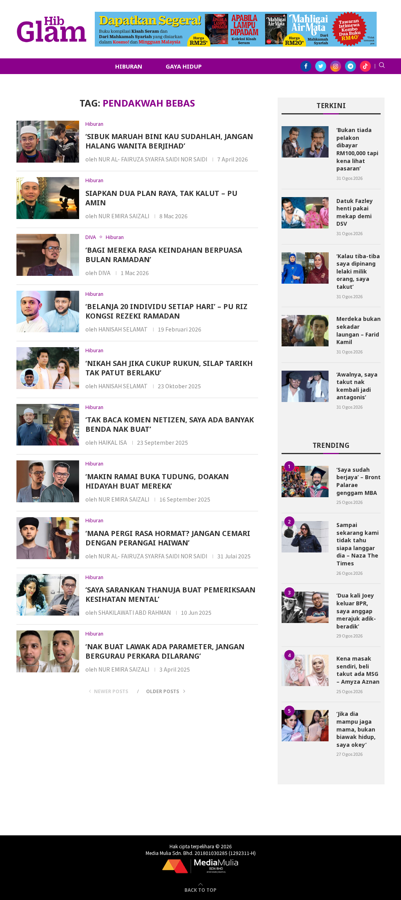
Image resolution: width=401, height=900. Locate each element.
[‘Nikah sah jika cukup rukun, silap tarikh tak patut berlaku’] (47, 368)
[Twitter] (320, 66)
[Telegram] (350, 66)
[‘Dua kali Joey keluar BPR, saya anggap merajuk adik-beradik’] (305, 607)
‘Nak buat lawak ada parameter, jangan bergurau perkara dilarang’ (164, 651)
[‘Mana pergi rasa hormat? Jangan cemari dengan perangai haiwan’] (47, 538)
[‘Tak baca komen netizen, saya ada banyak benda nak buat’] (47, 425)
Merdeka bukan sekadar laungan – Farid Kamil (358, 330)
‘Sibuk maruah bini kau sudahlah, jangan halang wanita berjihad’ (169, 141)
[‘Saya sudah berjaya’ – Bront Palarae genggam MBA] (305, 481)
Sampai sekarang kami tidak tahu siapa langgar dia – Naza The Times (357, 544)
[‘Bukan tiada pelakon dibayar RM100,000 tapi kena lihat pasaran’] (305, 142)
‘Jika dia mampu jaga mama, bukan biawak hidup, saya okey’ (356, 729)
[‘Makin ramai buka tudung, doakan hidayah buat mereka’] (47, 481)
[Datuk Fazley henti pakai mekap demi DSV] (305, 212)
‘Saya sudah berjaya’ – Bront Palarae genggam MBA (358, 481)
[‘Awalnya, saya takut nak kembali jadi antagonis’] (305, 386)
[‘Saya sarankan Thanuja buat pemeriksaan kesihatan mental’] (47, 595)
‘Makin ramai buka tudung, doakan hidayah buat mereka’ (157, 481)
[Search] (382, 66)
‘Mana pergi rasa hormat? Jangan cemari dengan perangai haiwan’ (167, 538)
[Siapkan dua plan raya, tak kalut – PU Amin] (47, 198)
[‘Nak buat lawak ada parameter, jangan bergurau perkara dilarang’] (47, 651)
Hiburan (128, 66)
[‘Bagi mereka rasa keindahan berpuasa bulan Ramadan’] (47, 255)
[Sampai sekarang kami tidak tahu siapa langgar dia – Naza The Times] (305, 536)
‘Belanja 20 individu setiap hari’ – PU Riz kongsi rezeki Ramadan (166, 311)
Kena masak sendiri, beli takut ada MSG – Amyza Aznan (357, 670)
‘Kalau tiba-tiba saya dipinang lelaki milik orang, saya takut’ (358, 271)
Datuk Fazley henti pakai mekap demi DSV (354, 212)
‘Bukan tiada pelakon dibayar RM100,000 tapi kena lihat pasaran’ (357, 149)
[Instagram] (335, 66)
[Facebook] (305, 66)
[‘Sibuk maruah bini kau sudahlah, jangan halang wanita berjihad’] (47, 142)
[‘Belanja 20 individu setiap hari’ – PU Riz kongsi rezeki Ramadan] (47, 312)
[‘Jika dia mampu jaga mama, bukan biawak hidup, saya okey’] (305, 725)
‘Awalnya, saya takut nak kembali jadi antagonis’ (357, 386)
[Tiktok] (365, 66)
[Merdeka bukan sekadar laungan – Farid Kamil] (305, 330)
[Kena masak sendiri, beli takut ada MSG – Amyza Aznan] (305, 670)
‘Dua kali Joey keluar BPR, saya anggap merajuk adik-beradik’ (356, 611)
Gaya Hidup (184, 66)
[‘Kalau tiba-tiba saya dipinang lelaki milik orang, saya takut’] (305, 268)
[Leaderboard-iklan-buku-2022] (236, 16)
